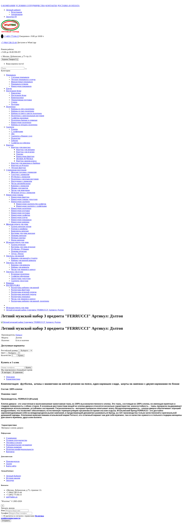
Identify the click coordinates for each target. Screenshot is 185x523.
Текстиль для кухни (14, 272)
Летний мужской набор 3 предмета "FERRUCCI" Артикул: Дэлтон (35, 310)
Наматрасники (17, 97)
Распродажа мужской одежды (23, 292)
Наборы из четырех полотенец (24, 125)
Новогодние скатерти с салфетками (31, 206)
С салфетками (17, 131)
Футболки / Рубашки (20, 249)
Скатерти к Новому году (21, 136)
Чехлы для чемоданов (20, 190)
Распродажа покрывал (20, 296)
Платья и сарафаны (19, 229)
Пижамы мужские (19, 251)
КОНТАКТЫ (51, 6)
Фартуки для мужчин (25, 152)
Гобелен (14, 140)
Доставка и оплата (14, 442)
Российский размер (9, 350)
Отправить (6, 521)
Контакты (10, 452)
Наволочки (16, 93)
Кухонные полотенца (20, 274)
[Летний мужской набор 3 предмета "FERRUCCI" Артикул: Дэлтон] (31, 322)
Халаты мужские (18, 244)
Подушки (15, 104)
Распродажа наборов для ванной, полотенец (30, 301)
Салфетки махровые (19, 118)
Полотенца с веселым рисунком (25, 179)
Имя (3, 510)
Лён (12, 134)
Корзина (10, 59)
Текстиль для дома (14, 263)
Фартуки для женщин (25, 149)
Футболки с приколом (20, 177)
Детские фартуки (18, 168)
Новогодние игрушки (20, 211)
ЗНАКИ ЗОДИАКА (24, 159)
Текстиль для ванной (15, 256)
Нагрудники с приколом (21, 181)
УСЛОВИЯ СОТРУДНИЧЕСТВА (30, 6)
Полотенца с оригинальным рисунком (27, 116)
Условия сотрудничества (16, 440)
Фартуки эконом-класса (26, 161)
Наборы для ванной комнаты (23, 260)
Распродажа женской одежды (23, 294)
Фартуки (10, 145)
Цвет (3, 353)
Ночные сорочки (18, 238)
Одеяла (14, 102)
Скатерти (10, 127)
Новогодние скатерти (20, 202)
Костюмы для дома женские (23, 233)
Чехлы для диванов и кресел (23, 269)
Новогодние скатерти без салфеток (31, 204)
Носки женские (17, 240)
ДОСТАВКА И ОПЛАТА (68, 6)
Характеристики (13, 379)
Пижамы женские (18, 235)
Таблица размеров (14, 447)
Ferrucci (19, 335)
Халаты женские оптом (21, 226)
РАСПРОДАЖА (13, 285)
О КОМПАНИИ (8, 6)
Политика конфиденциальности (20, 449)
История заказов (13, 478)
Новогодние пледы (19, 217)
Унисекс (19, 154)
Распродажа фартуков (20, 290)
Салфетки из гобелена (20, 143)
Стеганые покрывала (20, 77)
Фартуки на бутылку (20, 165)
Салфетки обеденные (20, 276)
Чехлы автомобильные (21, 183)
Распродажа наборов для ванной (25, 287)
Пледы (9, 88)
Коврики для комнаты (20, 265)
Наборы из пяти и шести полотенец (26, 113)
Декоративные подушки (21, 100)
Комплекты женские (20, 231)
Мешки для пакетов (19, 188)
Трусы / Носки (17, 254)
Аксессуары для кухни (21, 278)
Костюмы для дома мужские (23, 247)
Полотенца (10, 107)
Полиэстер (15, 138)
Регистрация (16, 12)
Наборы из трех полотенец (22, 111)
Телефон (4, 513)
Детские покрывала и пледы (23, 79)
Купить (21, 355)
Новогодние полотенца (21, 122)
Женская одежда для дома (17, 224)
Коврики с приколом (20, 186)
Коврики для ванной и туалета (24, 258)
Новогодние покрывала (21, 86)
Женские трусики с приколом (23, 172)
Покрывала (11, 75)
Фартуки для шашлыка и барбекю (25, 163)
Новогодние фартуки (25, 156)
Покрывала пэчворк (19, 84)
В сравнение (18, 372)
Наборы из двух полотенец (22, 109)
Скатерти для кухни (19, 281)
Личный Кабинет (13, 476)
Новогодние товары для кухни (24, 199)
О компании (11, 438)
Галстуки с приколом (20, 174)
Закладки (10, 480)
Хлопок (14, 129)
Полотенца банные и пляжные (24, 120)
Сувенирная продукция (16, 170)
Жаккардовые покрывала (22, 82)
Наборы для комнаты (20, 267)
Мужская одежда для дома (17, 242)
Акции (9, 464)
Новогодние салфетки (20, 215)
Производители (13, 461)
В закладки (6, 372)
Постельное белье (13, 91)
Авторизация (16, 14)
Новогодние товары (14, 195)
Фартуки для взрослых (21, 147)
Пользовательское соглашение (19, 445)
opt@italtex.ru (11, 497)
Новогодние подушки (20, 213)
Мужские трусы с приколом (23, 192)
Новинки (10, 283)
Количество (6, 355)
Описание (10, 377)
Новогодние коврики (20, 222)
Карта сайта (11, 466)
